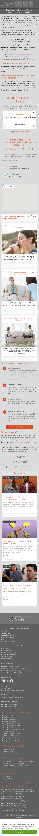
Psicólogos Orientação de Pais (11, 733)
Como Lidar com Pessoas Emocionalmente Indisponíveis (15, 498)
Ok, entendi (19, 832)
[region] (19, 827)
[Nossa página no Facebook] (12, 681)
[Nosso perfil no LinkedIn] (3, 681)
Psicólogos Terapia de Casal (10, 741)
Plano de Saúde (6, 650)
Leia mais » (6, 511)
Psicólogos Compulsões (9, 721)
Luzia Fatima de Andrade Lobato (10, 801)
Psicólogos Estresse (8, 731)
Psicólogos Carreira (8, 718)
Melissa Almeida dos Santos (9, 805)
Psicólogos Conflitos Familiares (11, 725)
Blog (2, 639)
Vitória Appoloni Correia (7, 810)
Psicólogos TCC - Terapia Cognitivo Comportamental (18, 761)
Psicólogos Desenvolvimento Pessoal (13, 729)
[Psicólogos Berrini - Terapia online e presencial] (20, 618)
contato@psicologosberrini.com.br (24, 815)
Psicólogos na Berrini (8, 749)
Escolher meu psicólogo (8, 654)
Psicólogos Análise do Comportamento (13, 763)
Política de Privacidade (8, 641)
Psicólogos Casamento (9, 719)
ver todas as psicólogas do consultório (21, 54)
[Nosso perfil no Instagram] (7, 681)
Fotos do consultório (7, 637)
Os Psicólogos (5, 633)
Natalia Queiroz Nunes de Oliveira (10, 808)
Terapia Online (6, 776)
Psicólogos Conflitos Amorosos (11, 723)
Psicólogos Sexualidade (9, 737)
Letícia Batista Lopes (7, 798)
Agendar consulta (6, 656)
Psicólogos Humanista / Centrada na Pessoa (15, 765)
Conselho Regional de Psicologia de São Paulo (15, 671)
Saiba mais (26, 828)
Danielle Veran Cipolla (7, 794)
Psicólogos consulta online (9, 706)
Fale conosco (5, 648)
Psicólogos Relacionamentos (10, 735)
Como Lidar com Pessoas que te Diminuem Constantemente (16, 586)
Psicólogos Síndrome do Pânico (11, 739)
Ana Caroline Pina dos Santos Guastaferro (12, 791)
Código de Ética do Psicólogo (10, 667)
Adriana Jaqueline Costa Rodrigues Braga (12, 789)
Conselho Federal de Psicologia (10, 673)
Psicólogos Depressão (8, 727)
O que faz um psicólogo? (8, 652)
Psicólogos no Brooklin (9, 751)
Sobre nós (4, 631)
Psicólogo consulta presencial (10, 704)
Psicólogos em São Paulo (9, 753)
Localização (19, 817)
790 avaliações (28, 108)
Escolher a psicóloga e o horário (20, 427)
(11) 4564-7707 (8, 815)
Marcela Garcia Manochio (8, 803)
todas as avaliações (21, 132)
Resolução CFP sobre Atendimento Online (14, 669)
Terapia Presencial (7, 778)
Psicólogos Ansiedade (8, 716)
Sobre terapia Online (7, 635)
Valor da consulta (6, 659)
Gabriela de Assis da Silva (8, 796)
